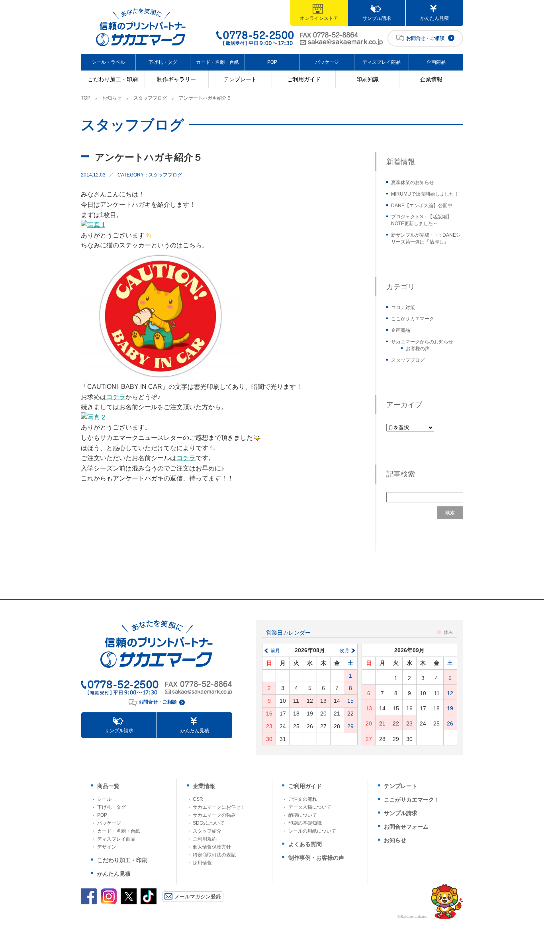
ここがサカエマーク (412, 318)
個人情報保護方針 (212, 847)
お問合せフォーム (406, 826)
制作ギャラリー (176, 79)
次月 (344, 650)
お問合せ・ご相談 (425, 38)
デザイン (106, 847)
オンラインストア (319, 18)
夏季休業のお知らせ (412, 182)
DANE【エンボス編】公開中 (421, 205)
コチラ (115, 397)
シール (104, 799)
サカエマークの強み (214, 815)
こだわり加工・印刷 (113, 79)
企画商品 (436, 62)
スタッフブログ (150, 98)
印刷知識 (367, 79)
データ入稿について (309, 807)
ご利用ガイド (304, 79)
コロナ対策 (403, 307)
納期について (302, 815)
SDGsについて (209, 823)
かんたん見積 (434, 18)
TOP (85, 98)
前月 (275, 650)
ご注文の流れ (302, 799)
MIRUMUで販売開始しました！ (425, 194)
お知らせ (111, 98)
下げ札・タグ (163, 62)
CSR (198, 799)
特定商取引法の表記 (214, 855)
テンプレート (240, 79)
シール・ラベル (108, 62)
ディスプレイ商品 (381, 62)
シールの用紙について (312, 831)
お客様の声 (418, 348)
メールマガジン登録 (197, 897)
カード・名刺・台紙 (217, 62)
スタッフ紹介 (207, 831)
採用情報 (202, 863)
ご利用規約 (205, 839)
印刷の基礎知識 (305, 823)
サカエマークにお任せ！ (219, 807)
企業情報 (431, 79)
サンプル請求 (376, 18)
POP (272, 62)
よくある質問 (305, 844)
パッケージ (327, 62)
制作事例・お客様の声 (316, 858)
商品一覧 (108, 786)
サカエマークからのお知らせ (422, 342)
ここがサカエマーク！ (412, 799)
